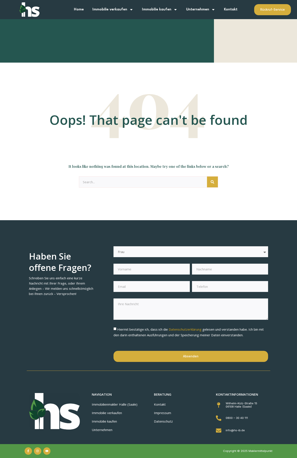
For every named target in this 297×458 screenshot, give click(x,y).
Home (79, 9)
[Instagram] (37, 451)
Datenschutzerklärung (185, 329)
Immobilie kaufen (156, 9)
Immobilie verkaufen (109, 9)
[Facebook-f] (28, 451)
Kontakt (230, 9)
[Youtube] (47, 451)
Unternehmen (197, 9)
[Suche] (212, 182)
